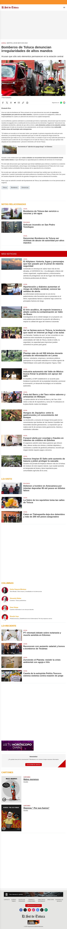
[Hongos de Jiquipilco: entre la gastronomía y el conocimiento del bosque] (11, 421)
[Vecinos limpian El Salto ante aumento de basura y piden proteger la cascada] (11, 464)
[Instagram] (33, 909)
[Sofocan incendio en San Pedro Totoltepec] (11, 227)
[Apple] (41, 909)
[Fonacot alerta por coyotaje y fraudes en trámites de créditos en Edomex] (11, 444)
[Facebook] (2, 102)
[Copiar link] (23, 102)
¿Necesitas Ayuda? (33, 905)
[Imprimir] (27, 102)
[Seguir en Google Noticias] (64, 102)
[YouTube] (29, 909)
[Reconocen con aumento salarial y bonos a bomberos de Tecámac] (11, 648)
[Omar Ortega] (4, 608)
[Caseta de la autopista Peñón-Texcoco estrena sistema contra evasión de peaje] (11, 676)
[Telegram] (15, 102)
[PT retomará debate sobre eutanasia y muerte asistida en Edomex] (11, 635)
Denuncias (25, 187)
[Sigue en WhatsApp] (61, 102)
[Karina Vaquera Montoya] (4, 590)
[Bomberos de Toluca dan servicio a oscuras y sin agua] (11, 213)
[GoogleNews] (37, 909)
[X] (7, 102)
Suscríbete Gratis (33, 764)
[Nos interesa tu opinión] (33, 894)
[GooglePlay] (46, 909)
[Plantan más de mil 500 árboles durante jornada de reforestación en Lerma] (11, 358)
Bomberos (14, 187)
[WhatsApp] (11, 102)
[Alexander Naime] (4, 599)
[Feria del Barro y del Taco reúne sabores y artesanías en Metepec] (11, 399)
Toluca (5, 187)
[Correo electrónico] (18, 102)
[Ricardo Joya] (4, 617)
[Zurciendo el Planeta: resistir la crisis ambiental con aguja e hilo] (11, 662)
